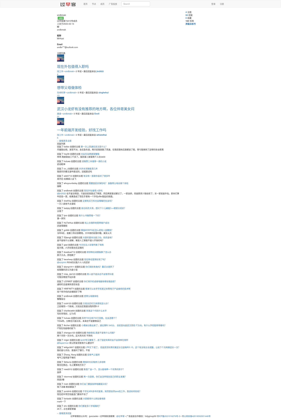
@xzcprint (61, 262)
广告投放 (113, 3)
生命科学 (61, 92)
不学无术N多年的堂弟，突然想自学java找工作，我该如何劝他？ (112, 391)
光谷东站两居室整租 (90, 153)
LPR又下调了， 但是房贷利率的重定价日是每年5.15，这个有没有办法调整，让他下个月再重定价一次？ (132, 347)
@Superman (63, 342)
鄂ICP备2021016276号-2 (168, 416)
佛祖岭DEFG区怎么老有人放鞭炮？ (97, 230)
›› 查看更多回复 (64, 413)
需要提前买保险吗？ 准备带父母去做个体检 (108, 183)
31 (58, 116)
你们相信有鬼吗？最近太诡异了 (99, 266)
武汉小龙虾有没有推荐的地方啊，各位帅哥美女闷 (95, 108)
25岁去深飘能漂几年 (88, 168)
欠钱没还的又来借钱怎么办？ (96, 303)
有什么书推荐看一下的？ (90, 215)
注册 (222, 3)
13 (58, 95)
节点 (94, 3)
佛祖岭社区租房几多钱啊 (94, 361)
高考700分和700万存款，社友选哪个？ (100, 317)
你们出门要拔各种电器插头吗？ (94, 383)
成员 (102, 3)
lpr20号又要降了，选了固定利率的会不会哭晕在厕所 (104, 339)
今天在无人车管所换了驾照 (91, 244)
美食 (59, 113)
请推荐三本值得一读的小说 (94, 161)
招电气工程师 (93, 354)
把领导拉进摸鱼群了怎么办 (99, 252)
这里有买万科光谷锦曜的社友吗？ (98, 200)
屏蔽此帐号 (191, 23)
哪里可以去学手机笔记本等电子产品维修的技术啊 (107, 288)
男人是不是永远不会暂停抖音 (100, 273)
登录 (213, 3)
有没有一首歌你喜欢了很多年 (96, 175)
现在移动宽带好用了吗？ (95, 259)
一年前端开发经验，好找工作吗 (81, 129)
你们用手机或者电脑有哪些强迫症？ (100, 281)
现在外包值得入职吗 (73, 66)
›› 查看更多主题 (64, 140)
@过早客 (120, 416)
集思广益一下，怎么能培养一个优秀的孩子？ (104, 369)
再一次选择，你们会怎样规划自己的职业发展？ (105, 376)
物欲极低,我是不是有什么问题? (101, 332)
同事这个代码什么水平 (96, 310)
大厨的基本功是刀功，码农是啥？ (98, 237)
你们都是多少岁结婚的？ (89, 405)
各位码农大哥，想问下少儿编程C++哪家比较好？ (103, 208)
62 (187, 14)
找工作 (60, 71)
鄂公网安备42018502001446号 (196, 416)
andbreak (69, 71)
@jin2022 (61, 193)
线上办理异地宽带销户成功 (97, 222)
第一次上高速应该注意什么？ (94, 146)
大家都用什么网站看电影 (94, 398)
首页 (85, 3)
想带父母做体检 (69, 87)
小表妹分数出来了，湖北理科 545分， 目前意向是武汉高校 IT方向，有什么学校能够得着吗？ (123, 325)
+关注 (61, 18)
